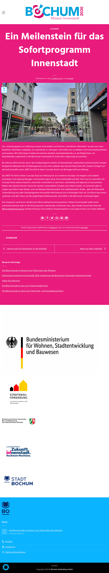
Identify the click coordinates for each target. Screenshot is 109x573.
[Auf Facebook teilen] (47, 218)
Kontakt (54, 565)
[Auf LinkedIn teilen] (66, 218)
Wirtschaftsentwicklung (13, 209)
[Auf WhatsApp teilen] (42, 218)
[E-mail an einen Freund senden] (57, 218)
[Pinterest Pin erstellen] (62, 218)
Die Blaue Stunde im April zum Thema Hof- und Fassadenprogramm (32, 291)
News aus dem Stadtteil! (91, 248)
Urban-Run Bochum (11, 281)
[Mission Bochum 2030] (54, 12)
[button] (3, 12)
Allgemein (54, 29)
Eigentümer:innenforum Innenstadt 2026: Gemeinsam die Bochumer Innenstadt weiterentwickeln (46, 275)
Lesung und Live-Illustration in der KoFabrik (26, 248)
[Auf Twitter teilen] (52, 218)
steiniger (70, 78)
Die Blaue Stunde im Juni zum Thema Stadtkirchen (25, 286)
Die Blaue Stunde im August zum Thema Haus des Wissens (29, 270)
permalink (84, 227)
